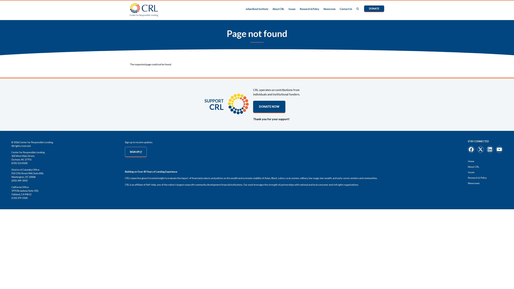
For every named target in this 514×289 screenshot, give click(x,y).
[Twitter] (480, 149)
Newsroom (329, 8)
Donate (374, 8)
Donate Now (269, 106)
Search (357, 8)
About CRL (278, 8)
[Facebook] (471, 149)
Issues (292, 8)
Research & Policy (309, 8)
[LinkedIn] (490, 149)
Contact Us (346, 8)
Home (471, 161)
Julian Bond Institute (257, 8)
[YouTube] (499, 149)
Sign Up (134, 151)
